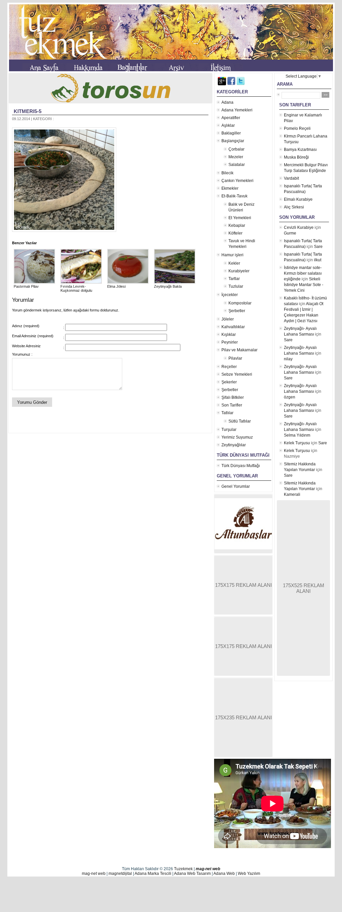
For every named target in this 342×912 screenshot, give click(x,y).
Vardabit (291, 178)
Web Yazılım (249, 873)
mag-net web (208, 869)
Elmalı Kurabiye (298, 199)
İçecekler (229, 294)
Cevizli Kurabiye (299, 227)
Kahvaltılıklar (233, 327)
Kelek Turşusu (297, 443)
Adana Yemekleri (236, 110)
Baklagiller (231, 133)
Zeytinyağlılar (233, 445)
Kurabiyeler (238, 271)
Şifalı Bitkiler (232, 397)
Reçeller (229, 366)
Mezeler (235, 157)
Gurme (290, 233)
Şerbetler (236, 310)
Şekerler (229, 382)
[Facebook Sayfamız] (231, 84)
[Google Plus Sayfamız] (222, 84)
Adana (227, 102)
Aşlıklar (228, 125)
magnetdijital (120, 873)
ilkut (317, 260)
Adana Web (224, 873)
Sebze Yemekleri (236, 374)
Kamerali (292, 494)
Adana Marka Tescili (153, 873)
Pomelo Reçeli (297, 128)
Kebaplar (236, 225)
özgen (289, 397)
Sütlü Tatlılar (239, 421)
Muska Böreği (296, 157)
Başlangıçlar (232, 141)
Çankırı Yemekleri (237, 180)
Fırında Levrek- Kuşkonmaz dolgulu (76, 288)
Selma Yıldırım (297, 435)
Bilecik (227, 173)
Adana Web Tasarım (192, 873)
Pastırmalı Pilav (26, 286)
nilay (288, 359)
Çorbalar (236, 149)
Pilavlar (235, 358)
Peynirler (229, 342)
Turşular (228, 429)
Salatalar (236, 164)
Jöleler (227, 319)
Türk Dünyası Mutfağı (240, 465)
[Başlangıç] (44, 68)
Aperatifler (230, 117)
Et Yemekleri (239, 217)
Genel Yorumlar (235, 486)
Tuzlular (235, 286)
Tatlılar (227, 413)
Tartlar (234, 278)
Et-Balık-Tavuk (234, 196)
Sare (318, 246)
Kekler (234, 263)
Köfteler (235, 233)
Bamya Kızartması (300, 149)
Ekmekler (229, 188)
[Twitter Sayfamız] (240, 84)
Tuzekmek (183, 869)
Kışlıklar (228, 334)
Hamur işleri (232, 255)
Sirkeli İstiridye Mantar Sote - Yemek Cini (303, 285)
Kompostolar (239, 303)
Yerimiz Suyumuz (237, 437)
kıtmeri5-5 (27, 111)
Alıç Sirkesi (294, 207)
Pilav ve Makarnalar (239, 350)
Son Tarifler (231, 405)
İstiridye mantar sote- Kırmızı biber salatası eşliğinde (303, 273)
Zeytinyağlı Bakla (168, 286)
